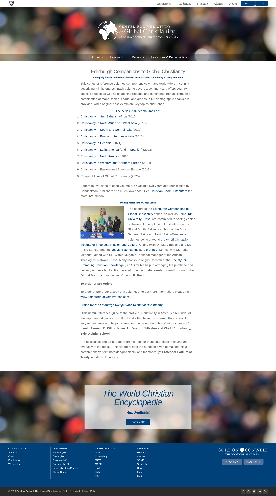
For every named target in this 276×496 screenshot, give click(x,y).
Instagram (248, 491)
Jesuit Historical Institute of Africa (134, 249)
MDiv (97, 452)
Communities (60, 448)
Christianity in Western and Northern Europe (110, 162)
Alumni (218, 3)
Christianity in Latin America (99, 149)
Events (140, 472)
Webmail (141, 452)
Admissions (164, 3)
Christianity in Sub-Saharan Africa (103, 116)
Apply (248, 3)
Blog (139, 476)
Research (116, 57)
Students (202, 3)
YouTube (254, 491)
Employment (14, 460)
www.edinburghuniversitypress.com (104, 296)
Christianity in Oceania (96, 143)
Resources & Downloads (167, 57)
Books (136, 57)
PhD (97, 476)
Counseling (101, 456)
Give (261, 3)
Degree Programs (105, 448)
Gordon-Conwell (18, 448)
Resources (143, 448)
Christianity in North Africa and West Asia (108, 123)
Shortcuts (142, 464)
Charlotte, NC (60, 460)
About (233, 3)
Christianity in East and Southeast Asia (107, 136)
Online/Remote (60, 472)
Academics (184, 3)
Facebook (243, 491)
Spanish (135, 149)
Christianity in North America (100, 156)
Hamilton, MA (60, 452)
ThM (97, 468)
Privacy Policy (89, 491)
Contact (12, 456)
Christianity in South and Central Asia (106, 129)
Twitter (265, 491)
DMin (97, 472)
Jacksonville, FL (61, 464)
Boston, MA (59, 456)
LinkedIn (259, 491)
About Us (13, 452)
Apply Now (232, 462)
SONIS (140, 460)
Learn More (138, 422)
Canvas (141, 456)
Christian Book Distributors (169, 191)
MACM (98, 464)
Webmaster (14, 464)
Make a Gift (253, 462)
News (140, 468)
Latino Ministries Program (66, 468)
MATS (98, 460)
